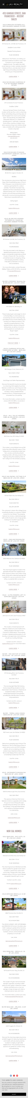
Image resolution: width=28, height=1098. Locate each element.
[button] (4, 4)
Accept (14, 1094)
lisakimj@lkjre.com (14, 208)
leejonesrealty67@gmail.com (14, 941)
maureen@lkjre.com (14, 136)
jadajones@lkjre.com (14, 817)
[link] (14, 4)
